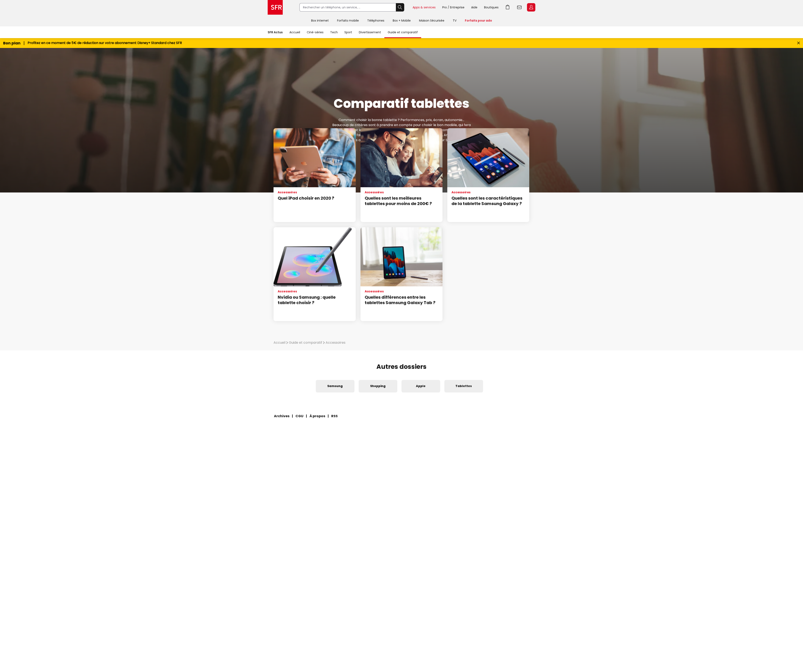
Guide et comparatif (403, 32)
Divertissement (370, 32)
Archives (281, 416)
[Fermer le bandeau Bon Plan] (798, 43)
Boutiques (491, 7)
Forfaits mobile (348, 20)
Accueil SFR (275, 7)
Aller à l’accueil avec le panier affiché (508, 7)
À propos (317, 416)
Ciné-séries (315, 32)
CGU (299, 416)
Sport (348, 32)
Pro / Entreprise (453, 7)
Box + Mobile (402, 20)
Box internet (320, 20)
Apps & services (424, 7)
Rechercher (400, 7)
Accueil (294, 32)
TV (454, 20)
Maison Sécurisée (431, 20)
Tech (334, 32)
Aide (474, 7)
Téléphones (375, 20)
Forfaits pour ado (478, 20)
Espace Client (531, 7)
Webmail (519, 7)
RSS (334, 416)
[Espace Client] (530, 7)
